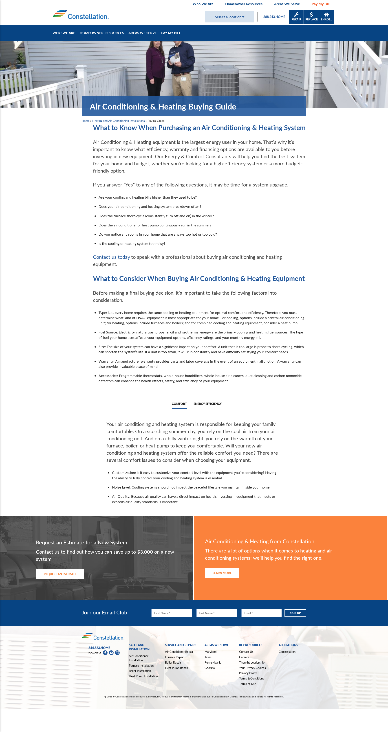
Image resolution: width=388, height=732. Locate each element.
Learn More (222, 573)
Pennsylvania (213, 662)
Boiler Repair (173, 662)
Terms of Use (247, 684)
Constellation (287, 652)
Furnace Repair (174, 657)
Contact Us (246, 652)
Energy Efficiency (208, 404)
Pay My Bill (321, 3)
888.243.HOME (274, 17)
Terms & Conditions (251, 678)
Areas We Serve (287, 3)
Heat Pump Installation (143, 676)
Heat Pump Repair (176, 668)
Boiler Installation (140, 671)
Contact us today (111, 256)
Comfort (179, 404)
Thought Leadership (252, 662)
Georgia (210, 668)
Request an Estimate (60, 574)
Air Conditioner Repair (179, 652)
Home (86, 121)
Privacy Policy (248, 673)
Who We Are (203, 3)
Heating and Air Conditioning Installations (118, 121)
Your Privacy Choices (252, 668)
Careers (244, 657)
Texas (208, 657)
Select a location (228, 16)
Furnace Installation (141, 666)
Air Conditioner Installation (138, 658)
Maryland (210, 652)
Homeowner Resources (243, 3)
